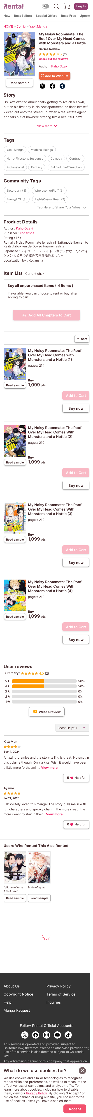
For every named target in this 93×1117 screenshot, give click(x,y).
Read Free (68, 15)
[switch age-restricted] (45, 6)
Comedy (56, 158)
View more (44, 126)
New (7, 15)
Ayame (9, 788)
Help (8, 1002)
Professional (15, 167)
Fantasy (36, 167)
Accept (75, 1109)
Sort (82, 339)
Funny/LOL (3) (17, 199)
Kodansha (27, 233)
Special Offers (46, 15)
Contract (75, 158)
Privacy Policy (58, 986)
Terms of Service (60, 994)
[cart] (67, 6)
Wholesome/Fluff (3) (49, 190)
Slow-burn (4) (16, 190)
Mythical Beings (42, 150)
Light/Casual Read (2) (50, 199)
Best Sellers (23, 15)
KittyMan (10, 741)
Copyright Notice (18, 994)
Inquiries (53, 1002)
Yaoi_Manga (15, 150)
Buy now (76, 408)
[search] (56, 6)
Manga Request (17, 1010)
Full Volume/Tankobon (66, 167)
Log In (81, 6)
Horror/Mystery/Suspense (25, 158)
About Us (12, 986)
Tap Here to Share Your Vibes (58, 207)
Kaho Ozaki (59, 66)
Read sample (19, 83)
